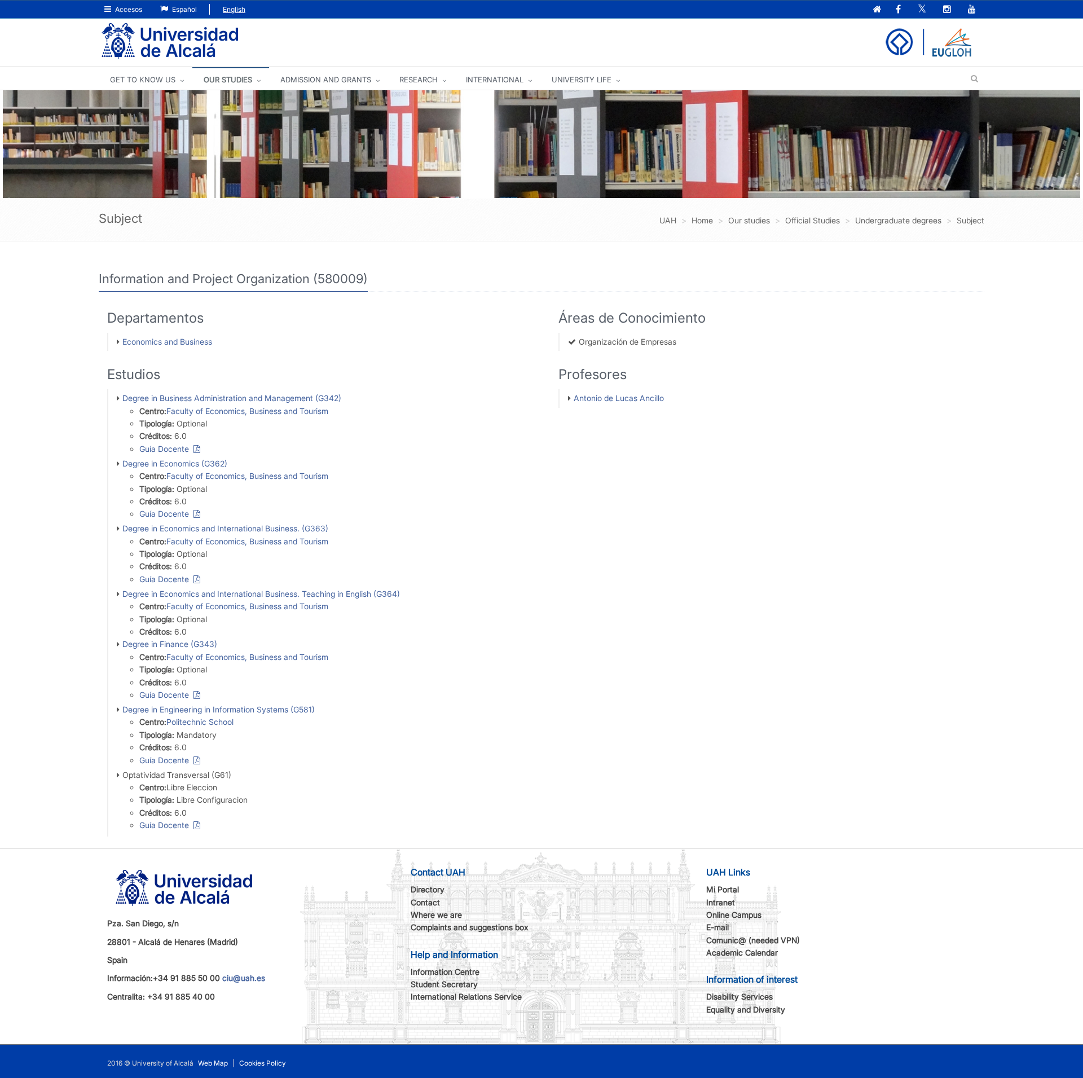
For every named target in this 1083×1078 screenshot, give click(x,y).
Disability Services (739, 996)
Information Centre (445, 971)
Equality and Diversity (745, 1009)
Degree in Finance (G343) (169, 644)
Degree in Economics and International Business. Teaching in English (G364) (261, 594)
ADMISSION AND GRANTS (325, 79)
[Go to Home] (170, 41)
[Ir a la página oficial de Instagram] (948, 10)
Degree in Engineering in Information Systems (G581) (218, 709)
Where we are (436, 914)
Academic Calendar (742, 952)
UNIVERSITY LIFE (581, 79)
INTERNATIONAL (494, 79)
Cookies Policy (262, 1063)
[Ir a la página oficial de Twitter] (923, 10)
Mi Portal (722, 889)
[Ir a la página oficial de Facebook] (899, 10)
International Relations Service (466, 996)
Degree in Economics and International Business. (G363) (225, 528)
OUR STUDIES (228, 79)
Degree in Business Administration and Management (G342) (231, 398)
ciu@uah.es (243, 978)
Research (418, 79)
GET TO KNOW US (142, 79)
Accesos (127, 9)
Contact (425, 902)
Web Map (213, 1063)
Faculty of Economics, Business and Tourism (247, 411)
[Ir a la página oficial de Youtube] (973, 10)
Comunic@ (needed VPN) (753, 940)
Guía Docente (166, 449)
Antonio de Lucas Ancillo (619, 398)
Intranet (720, 902)
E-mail (717, 927)
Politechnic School (200, 722)
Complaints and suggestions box (470, 927)
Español (183, 9)
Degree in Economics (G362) (174, 463)
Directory (427, 889)
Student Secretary (444, 984)
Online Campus (733, 914)
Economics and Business (167, 341)
